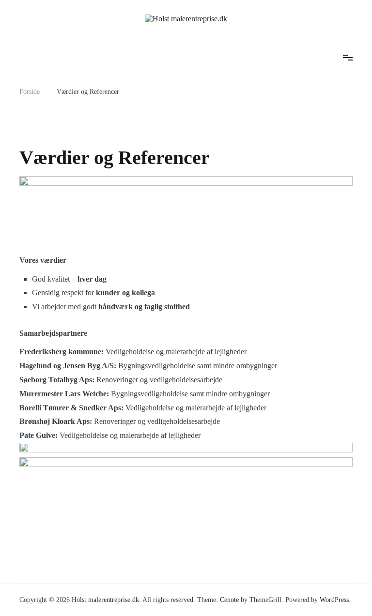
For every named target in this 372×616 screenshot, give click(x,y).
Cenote (229, 599)
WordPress (334, 599)
